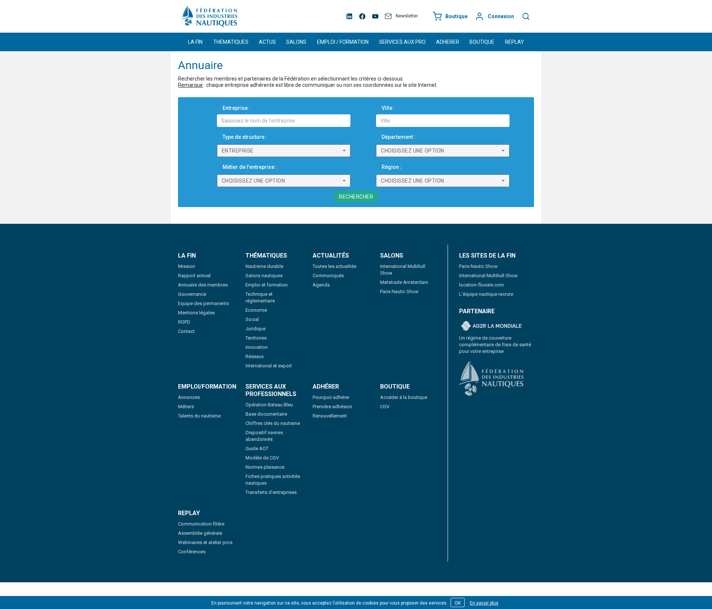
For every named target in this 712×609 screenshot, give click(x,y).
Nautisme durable (264, 266)
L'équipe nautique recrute (486, 294)
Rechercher (356, 197)
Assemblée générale (200, 533)
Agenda (321, 285)
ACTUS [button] (267, 42)
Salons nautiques (264, 275)
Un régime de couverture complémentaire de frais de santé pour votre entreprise (495, 344)
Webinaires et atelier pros (205, 542)
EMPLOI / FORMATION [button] (343, 42)
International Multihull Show (488, 275)
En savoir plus (484, 603)
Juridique (255, 328)
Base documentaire (266, 414)
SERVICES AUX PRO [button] (402, 42)
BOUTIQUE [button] (481, 42)
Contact (186, 331)
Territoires (256, 338)
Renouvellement (330, 416)
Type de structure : (244, 137)
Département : (398, 137)
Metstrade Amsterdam (404, 282)
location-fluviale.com (481, 285)
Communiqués (328, 275)
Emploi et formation (266, 285)
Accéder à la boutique (403, 397)
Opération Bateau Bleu (269, 404)
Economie (256, 310)
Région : (392, 167)
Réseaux (254, 356)
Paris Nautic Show (399, 291)
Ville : (388, 108)
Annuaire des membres (203, 285)
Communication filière (201, 524)
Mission (186, 266)
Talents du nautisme (199, 416)
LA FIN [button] (195, 42)
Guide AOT (256, 448)
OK (458, 603)
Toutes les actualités (334, 266)
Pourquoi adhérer (331, 397)
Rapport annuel (194, 275)
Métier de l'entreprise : (249, 167)
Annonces (189, 397)
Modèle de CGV (262, 458)
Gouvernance (192, 294)
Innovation (256, 347)
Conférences (191, 551)
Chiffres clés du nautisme (272, 423)
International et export (268, 366)
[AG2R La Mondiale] (491, 326)
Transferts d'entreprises (271, 492)
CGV (384, 406)
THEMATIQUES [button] (230, 42)
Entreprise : (236, 108)
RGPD (184, 322)
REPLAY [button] (514, 42)
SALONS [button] (296, 42)
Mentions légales (196, 312)
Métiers (186, 406)
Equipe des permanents (203, 303)
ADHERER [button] (447, 42)
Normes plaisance (264, 467)
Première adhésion (332, 406)
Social (252, 319)
